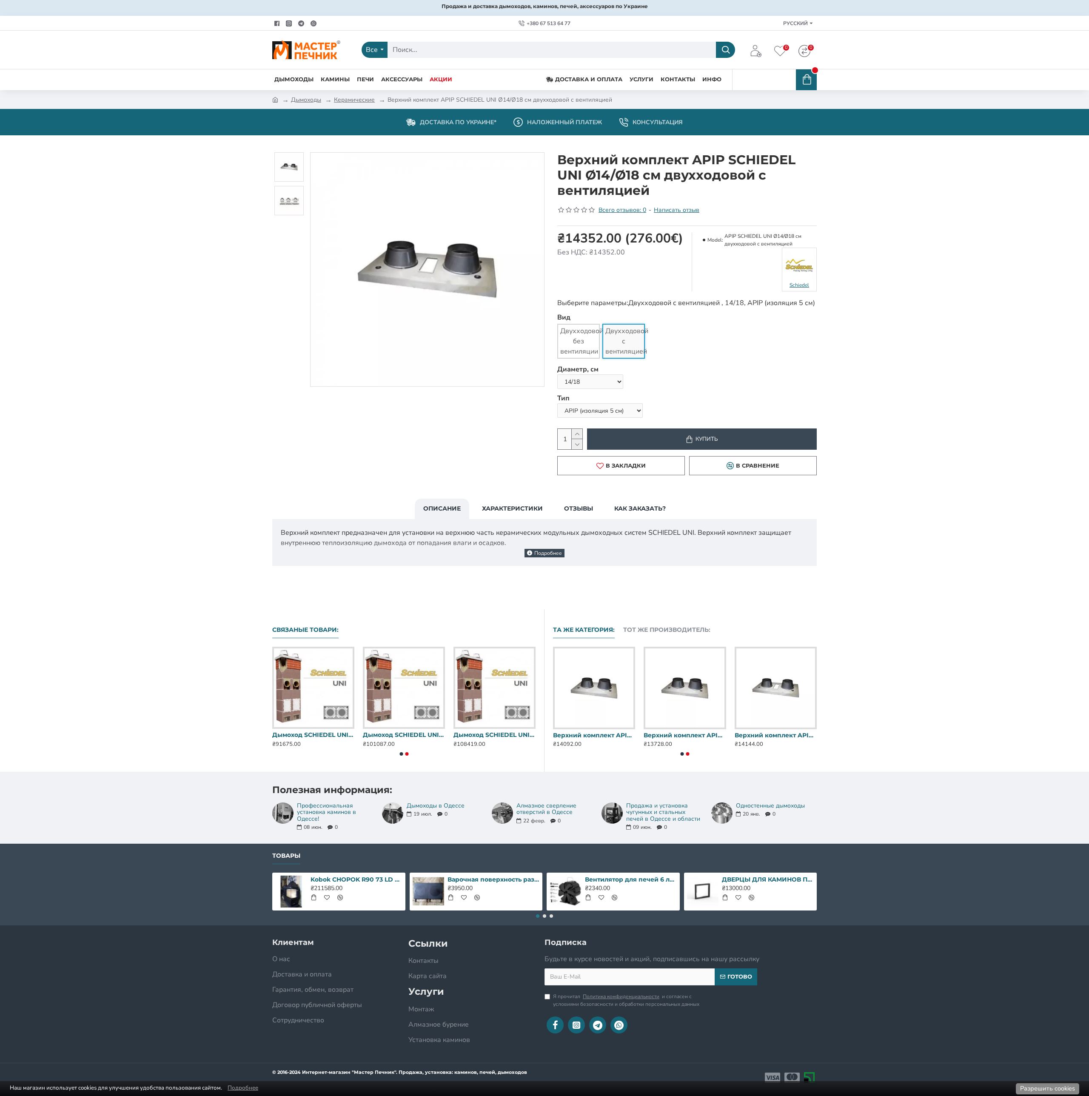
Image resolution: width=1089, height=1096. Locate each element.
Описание (442, 508)
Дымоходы (306, 100)
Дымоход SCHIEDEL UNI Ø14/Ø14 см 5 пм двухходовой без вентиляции (404, 735)
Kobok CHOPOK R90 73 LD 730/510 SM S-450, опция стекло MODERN (356, 879)
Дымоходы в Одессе (436, 805)
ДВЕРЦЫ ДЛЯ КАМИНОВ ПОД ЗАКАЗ (768, 879)
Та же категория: (584, 630)
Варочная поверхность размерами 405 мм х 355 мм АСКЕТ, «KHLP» (493, 879)
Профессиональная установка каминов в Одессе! (326, 812)
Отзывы (578, 508)
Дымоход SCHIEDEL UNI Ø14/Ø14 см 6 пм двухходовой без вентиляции (494, 735)
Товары (286, 855)
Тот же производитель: (666, 630)
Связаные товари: (305, 630)
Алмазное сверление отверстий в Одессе (546, 809)
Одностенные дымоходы (770, 805)
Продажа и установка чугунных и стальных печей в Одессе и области (663, 812)
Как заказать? (640, 508)
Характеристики (512, 508)
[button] (401, 754)
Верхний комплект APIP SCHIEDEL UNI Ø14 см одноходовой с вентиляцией (685, 735)
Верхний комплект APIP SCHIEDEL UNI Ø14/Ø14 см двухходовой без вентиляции (776, 735)
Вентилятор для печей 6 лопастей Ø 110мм (631, 879)
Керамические (354, 100)
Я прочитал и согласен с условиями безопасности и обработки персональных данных (626, 1000)
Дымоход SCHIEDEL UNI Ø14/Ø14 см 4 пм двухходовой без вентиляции (313, 735)
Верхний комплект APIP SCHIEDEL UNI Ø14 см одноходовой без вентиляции (594, 735)
